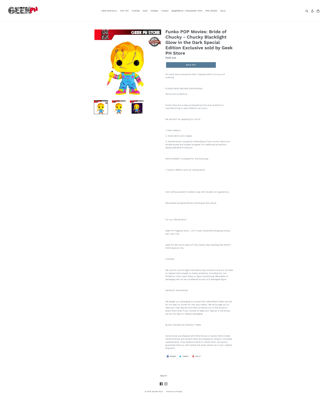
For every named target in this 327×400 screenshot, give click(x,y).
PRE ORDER (211, 11)
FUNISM (136, 11)
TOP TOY (124, 11)
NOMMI (154, 11)
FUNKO (164, 11)
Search (163, 375)
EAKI (145, 11)
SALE (223, 11)
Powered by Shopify (174, 391)
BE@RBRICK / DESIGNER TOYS (187, 11)
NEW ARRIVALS (109, 11)
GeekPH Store (157, 391)
